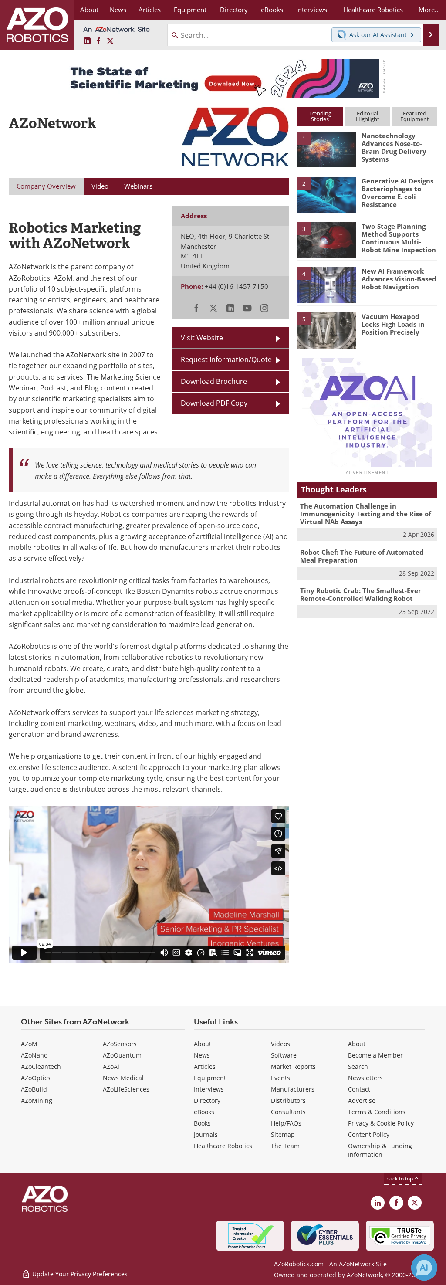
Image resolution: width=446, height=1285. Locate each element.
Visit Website (202, 337)
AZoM (29, 1044)
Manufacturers (292, 1089)
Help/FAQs (286, 1123)
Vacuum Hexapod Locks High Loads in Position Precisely (393, 324)
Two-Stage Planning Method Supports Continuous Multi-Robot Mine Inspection (399, 238)
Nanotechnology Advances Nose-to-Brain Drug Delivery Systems (394, 147)
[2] (326, 194)
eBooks (204, 1112)
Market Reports (293, 1066)
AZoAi (111, 1066)
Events (280, 1078)
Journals (206, 1134)
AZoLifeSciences (126, 1089)
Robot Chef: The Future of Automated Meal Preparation (362, 556)
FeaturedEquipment (414, 116)
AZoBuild (34, 1089)
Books (202, 1123)
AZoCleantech (41, 1066)
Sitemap (283, 1134)
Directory (207, 1100)
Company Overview (46, 186)
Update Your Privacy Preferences (79, 1274)
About (202, 1044)
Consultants (288, 1112)
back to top (400, 1178)
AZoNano (34, 1055)
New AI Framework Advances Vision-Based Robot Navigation (399, 279)
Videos (280, 1044)
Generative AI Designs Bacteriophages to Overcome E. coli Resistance (397, 192)
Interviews (209, 1089)
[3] (326, 239)
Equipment (210, 1078)
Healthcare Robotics (223, 1146)
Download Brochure (214, 381)
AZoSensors (120, 1044)
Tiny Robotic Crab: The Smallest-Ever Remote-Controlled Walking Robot (360, 594)
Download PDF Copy (214, 403)
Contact (359, 1089)
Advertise (361, 1100)
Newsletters (365, 1078)
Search (358, 1066)
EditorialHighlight (367, 116)
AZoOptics (36, 1078)
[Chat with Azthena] (424, 1267)
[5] (326, 330)
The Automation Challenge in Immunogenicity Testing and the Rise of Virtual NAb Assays (365, 514)
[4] (326, 284)
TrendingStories (319, 116)
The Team (285, 1146)
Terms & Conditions (376, 1112)
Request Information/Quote (226, 359)
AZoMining (36, 1100)
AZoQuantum (122, 1055)
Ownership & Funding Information (380, 1150)
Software (284, 1055)
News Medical (123, 1078)
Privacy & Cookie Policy (381, 1123)
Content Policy (368, 1134)
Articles (205, 1066)
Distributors (288, 1100)
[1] (326, 149)
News (202, 1055)
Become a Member (375, 1055)
